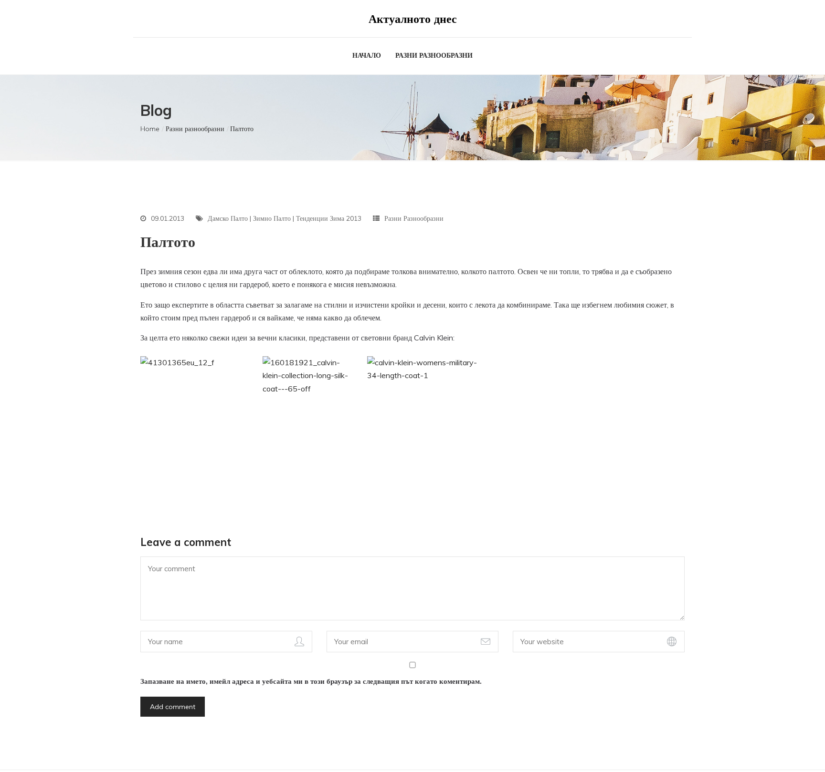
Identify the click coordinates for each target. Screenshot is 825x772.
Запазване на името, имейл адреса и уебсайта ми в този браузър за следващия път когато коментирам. (311, 681)
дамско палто (228, 218)
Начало (366, 55)
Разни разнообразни (434, 55)
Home (149, 128)
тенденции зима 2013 (328, 218)
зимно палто (272, 218)
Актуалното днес (413, 18)
